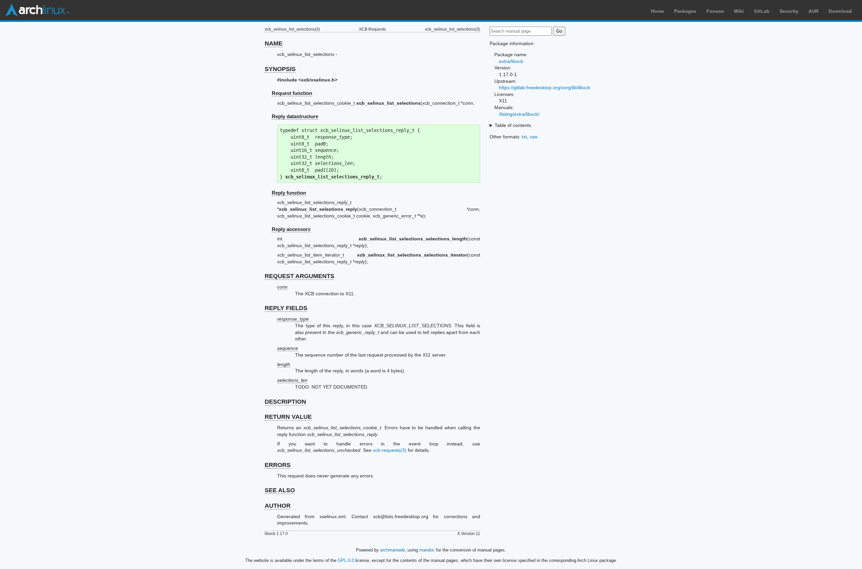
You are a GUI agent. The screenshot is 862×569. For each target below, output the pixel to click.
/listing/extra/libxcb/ (519, 114)
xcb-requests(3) (389, 450)
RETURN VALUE (288, 416)
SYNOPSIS (280, 69)
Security (789, 11)
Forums (715, 11)
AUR (813, 11)
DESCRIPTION (285, 401)
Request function (292, 93)
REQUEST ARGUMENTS (299, 276)
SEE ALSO (280, 490)
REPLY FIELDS (286, 308)
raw (533, 136)
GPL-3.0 (346, 560)
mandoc (427, 550)
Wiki (739, 11)
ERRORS (278, 465)
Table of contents (513, 125)
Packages (685, 11)
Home (657, 11)
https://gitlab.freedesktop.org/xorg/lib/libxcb (544, 87)
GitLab (761, 11)
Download (840, 11)
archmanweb (392, 550)
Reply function (289, 193)
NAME (274, 43)
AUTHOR (278, 505)
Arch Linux (37, 10)
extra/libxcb (511, 61)
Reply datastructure (295, 116)
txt (524, 136)
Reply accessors (291, 229)
